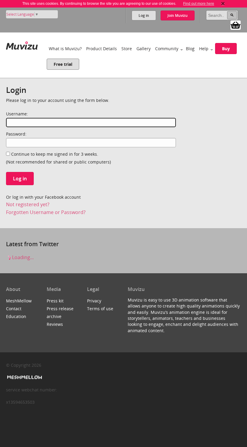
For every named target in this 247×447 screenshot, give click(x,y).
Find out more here (198, 4)
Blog (190, 48)
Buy (226, 48)
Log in (144, 15)
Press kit (55, 301)
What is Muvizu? (65, 48)
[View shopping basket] (235, 24)
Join (177, 15)
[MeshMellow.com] (24, 377)
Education (16, 316)
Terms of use (100, 308)
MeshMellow (19, 301)
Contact (13, 308)
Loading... (22, 257)
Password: (16, 134)
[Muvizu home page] (22, 44)
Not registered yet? (27, 204)
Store (126, 48)
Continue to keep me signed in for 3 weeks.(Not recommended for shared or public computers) (58, 158)
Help (203, 48)
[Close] (223, 4)
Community (166, 48)
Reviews (55, 324)
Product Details (101, 48)
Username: (17, 114)
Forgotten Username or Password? (46, 212)
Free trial (63, 64)
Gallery (143, 48)
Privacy (94, 301)
